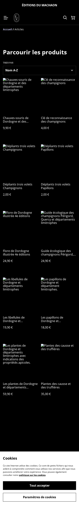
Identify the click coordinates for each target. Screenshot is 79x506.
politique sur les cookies (32, 475)
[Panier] (73, 18)
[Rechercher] (65, 18)
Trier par (8, 63)
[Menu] (6, 18)
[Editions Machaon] (16, 18)
